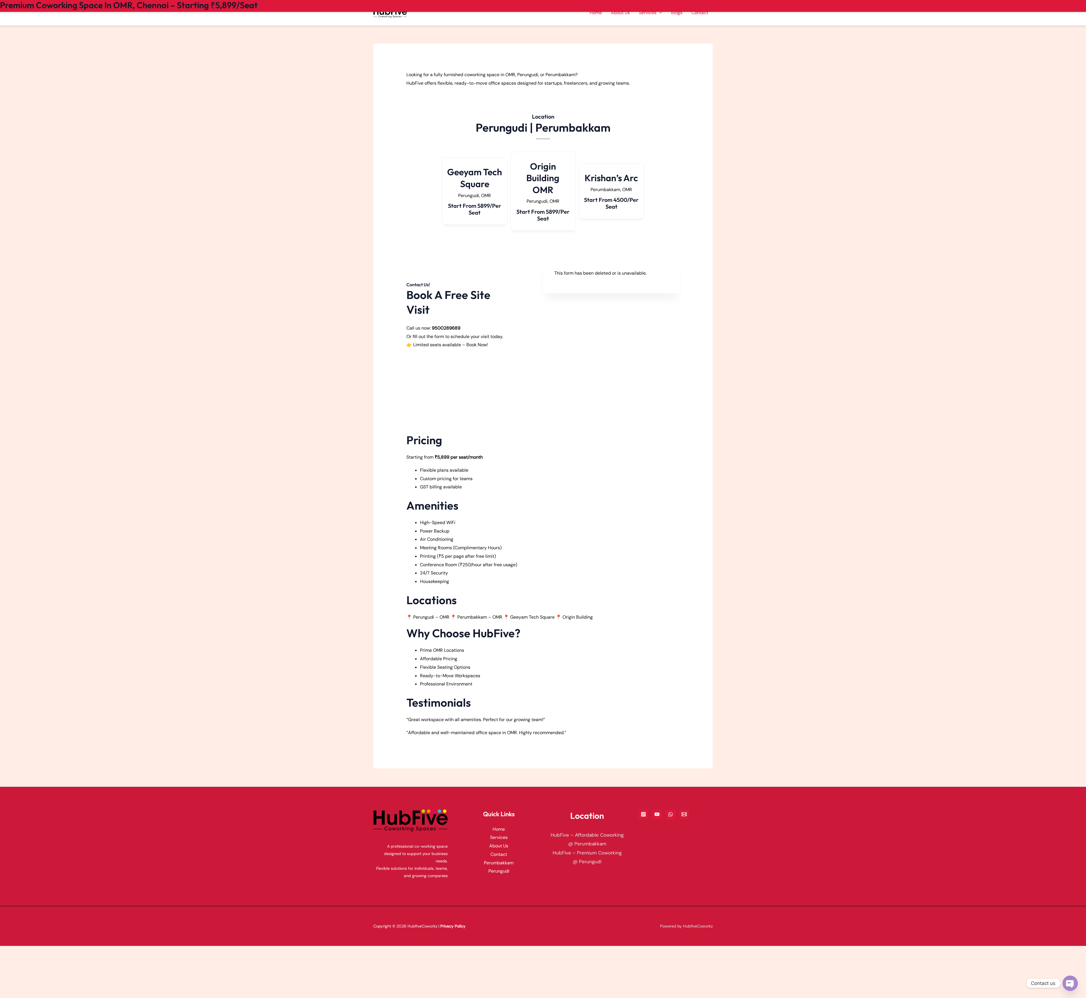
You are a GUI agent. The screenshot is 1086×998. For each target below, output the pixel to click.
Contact (699, 13)
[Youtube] (657, 814)
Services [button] (647, 13)
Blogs (676, 13)
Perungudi (498, 871)
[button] (659, 13)
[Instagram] (643, 814)
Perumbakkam (499, 863)
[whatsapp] (670, 814)
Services (499, 837)
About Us (620, 13)
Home (596, 13)
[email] (684, 814)
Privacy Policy (453, 926)
